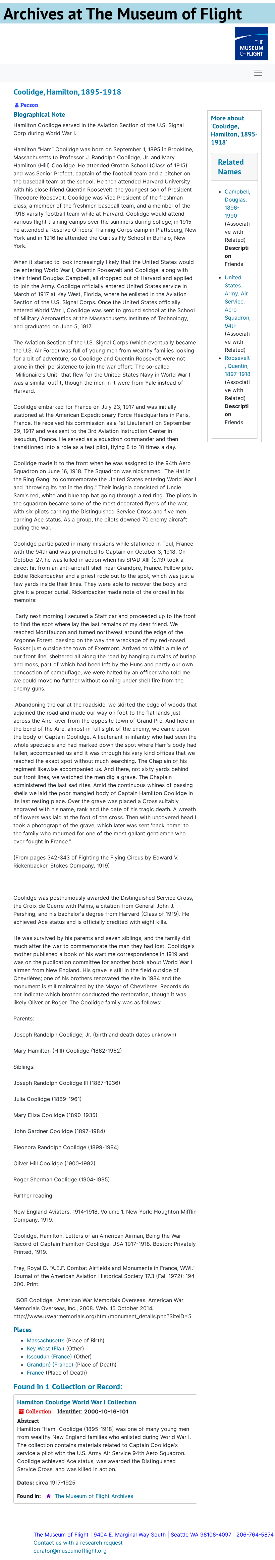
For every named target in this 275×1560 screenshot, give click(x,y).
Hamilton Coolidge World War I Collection (76, 1402)
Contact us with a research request (78, 1542)
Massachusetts (45, 1340)
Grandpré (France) (50, 1364)
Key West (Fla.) (45, 1348)
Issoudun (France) (49, 1356)
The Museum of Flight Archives (94, 1496)
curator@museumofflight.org (70, 1550)
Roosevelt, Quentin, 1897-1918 (238, 365)
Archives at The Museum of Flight (122, 13)
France (35, 1372)
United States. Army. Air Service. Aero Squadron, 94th (238, 301)
